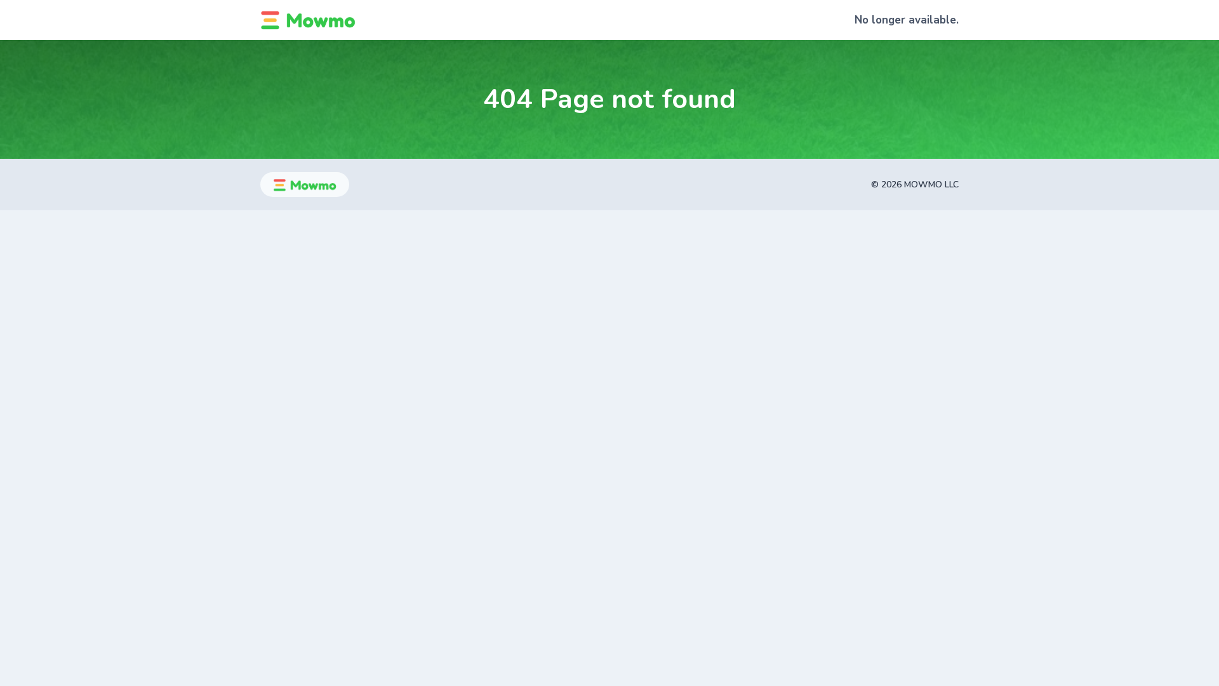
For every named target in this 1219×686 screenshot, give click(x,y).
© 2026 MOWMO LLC (915, 184)
